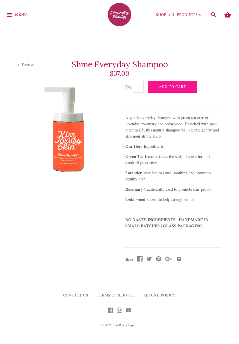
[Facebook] (110, 311)
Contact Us (75, 295)
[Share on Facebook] (140, 260)
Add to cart (172, 86)
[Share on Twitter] (149, 260)
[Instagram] (119, 311)
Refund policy (159, 295)
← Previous (26, 64)
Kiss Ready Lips (123, 325)
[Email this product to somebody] (179, 260)
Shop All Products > (178, 14)
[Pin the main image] (158, 260)
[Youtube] (128, 311)
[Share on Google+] (168, 260)
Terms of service (116, 295)
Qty (128, 86)
